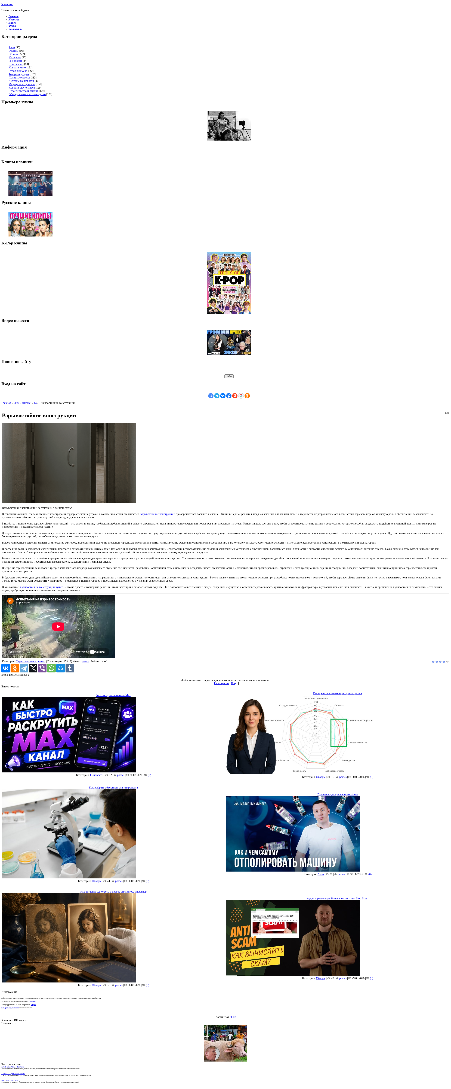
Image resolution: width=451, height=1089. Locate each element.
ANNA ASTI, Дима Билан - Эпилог (13, 1074)
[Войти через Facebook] (228, 395)
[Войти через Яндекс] (234, 395)
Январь (26, 402)
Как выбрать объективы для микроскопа (113, 787)
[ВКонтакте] (5, 668)
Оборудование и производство (27, 94)
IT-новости (15, 60)
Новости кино (17, 67)
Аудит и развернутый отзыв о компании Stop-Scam (337, 898)
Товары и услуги (19, 74)
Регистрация (221, 683)
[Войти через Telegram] (217, 395)
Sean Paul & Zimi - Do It (9, 1080)
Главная (6, 402)
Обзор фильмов (18, 70)
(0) (149, 774)
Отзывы (13, 50)
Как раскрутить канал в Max (113, 695)
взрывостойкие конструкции (157, 513)
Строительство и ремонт (23, 90)
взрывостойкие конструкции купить (42, 587)
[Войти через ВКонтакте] (223, 395)
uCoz (233, 1016)
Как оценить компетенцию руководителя (337, 693)
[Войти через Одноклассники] (247, 395)
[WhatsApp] (51, 668)
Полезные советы (19, 77)
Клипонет (7, 4)
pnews (85, 661)
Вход (234, 683)
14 (35, 402)
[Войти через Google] (241, 396)
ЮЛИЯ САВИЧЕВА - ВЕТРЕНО (12, 1067)
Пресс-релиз (16, 64)
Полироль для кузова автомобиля (337, 794)
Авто (12, 47)
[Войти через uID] (211, 395)
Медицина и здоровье (22, 84)
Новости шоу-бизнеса (22, 87)
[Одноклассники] (15, 668)
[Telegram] (24, 668)
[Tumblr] (70, 668)
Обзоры (13, 54)
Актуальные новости (21, 80)
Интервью (15, 57)
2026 (16, 402)
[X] (33, 668)
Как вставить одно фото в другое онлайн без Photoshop (113, 891)
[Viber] (42, 668)
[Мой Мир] (60, 668)
